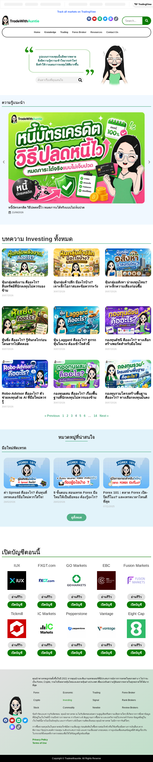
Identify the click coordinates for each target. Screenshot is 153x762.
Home (37, 32)
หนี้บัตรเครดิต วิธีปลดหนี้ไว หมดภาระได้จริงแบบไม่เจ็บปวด (46, 207)
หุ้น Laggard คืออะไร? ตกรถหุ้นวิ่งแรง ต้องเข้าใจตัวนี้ (75, 342)
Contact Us (112, 32)
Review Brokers (130, 707)
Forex (36, 692)
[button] (4, 162)
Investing (67, 700)
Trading (64, 32)
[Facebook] (89, 18)
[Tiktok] (116, 18)
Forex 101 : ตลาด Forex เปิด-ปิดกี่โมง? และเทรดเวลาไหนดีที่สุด (125, 497)
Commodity (68, 707)
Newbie (96, 707)
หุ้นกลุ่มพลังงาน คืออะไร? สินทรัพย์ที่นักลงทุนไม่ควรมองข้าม (23, 286)
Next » (104, 415)
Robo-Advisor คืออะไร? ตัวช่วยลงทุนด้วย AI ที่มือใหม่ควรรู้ (24, 398)
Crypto (36, 700)
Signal (96, 700)
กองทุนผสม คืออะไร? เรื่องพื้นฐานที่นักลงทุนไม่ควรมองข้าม (75, 396)
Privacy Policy (40, 739)
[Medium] (100, 18)
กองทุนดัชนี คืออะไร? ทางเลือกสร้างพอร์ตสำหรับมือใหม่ (128, 342)
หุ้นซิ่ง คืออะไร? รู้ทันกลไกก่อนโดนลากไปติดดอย (24, 342)
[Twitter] (105, 18)
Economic (68, 692)
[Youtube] (94, 18)
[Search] (146, 21)
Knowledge (50, 32)
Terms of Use (39, 743)
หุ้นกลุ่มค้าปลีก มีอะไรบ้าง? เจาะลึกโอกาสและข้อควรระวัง (76, 284)
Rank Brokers (129, 700)
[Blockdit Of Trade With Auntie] (110, 18)
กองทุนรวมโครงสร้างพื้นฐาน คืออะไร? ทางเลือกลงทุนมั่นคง (127, 396)
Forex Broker (79, 32)
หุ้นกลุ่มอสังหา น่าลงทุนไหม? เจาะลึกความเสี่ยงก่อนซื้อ (126, 284)
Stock (36, 707)
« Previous (52, 415)
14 (95, 415)
